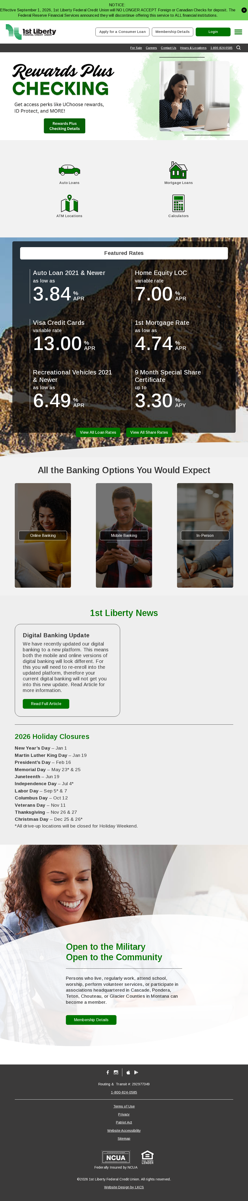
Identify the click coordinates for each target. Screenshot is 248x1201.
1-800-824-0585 (221, 48)
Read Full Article (46, 705)
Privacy (124, 1114)
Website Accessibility (124, 1131)
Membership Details (172, 32)
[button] (244, 10)
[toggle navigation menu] (236, 32)
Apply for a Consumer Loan (122, 32)
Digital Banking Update (56, 635)
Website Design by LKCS (124, 1187)
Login (218, 33)
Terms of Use (124, 1106)
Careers (151, 48)
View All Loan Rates (98, 432)
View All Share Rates (149, 432)
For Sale (136, 48)
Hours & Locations (193, 48)
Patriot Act (124, 1122)
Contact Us (168, 48)
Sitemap (124, 1138)
